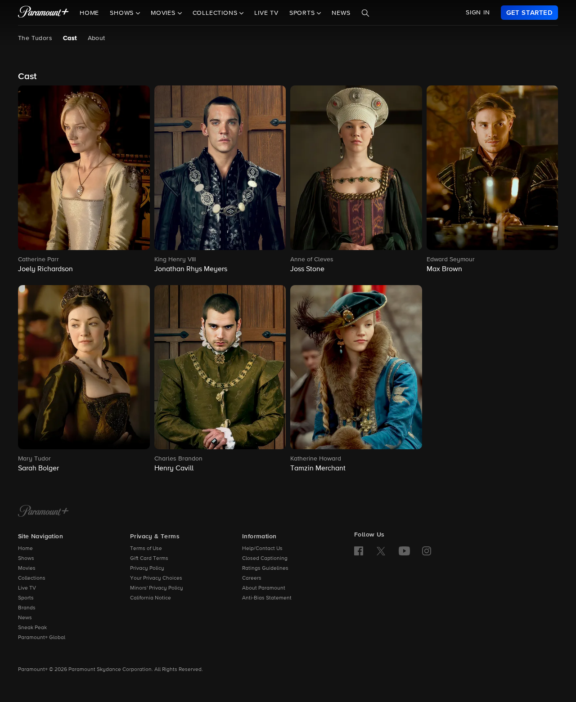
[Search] (365, 13)
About (96, 38)
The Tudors (35, 38)
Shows (26, 558)
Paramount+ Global (41, 637)
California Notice (150, 598)
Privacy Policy (147, 568)
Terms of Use (146, 548)
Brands (27, 608)
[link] (529, 12)
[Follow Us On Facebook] (358, 550)
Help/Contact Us (262, 548)
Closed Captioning (265, 558)
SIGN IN (478, 12)
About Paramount (263, 588)
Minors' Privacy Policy (156, 588)
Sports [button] (303, 13)
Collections (31, 578)
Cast (70, 38)
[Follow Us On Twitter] (381, 550)
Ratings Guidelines (265, 568)
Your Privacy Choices (156, 578)
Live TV (266, 13)
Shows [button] (123, 13)
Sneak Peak (32, 627)
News (341, 13)
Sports (26, 598)
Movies (27, 568)
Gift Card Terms (149, 558)
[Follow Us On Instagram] (426, 550)
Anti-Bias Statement (267, 598)
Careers (251, 578)
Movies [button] (164, 13)
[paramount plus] (43, 12)
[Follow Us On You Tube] (404, 550)
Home (89, 13)
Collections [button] (216, 13)
